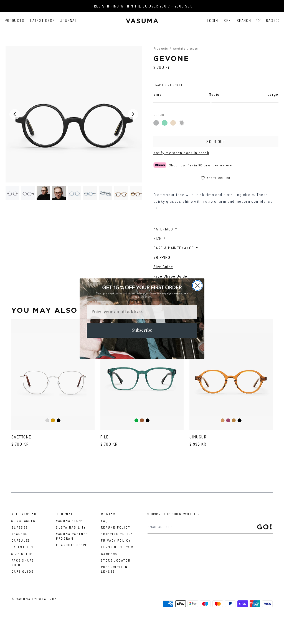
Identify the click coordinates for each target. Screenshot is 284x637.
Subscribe (142, 330)
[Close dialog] (197, 285)
